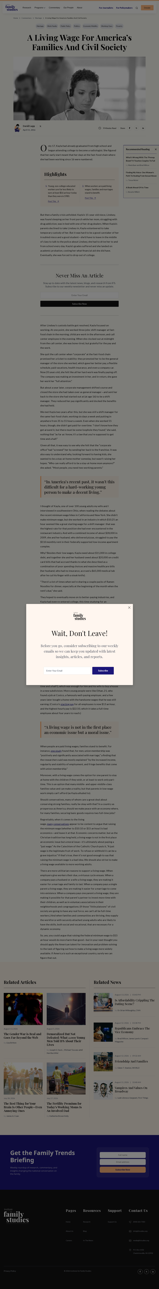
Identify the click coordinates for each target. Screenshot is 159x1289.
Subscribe (103, 670)
